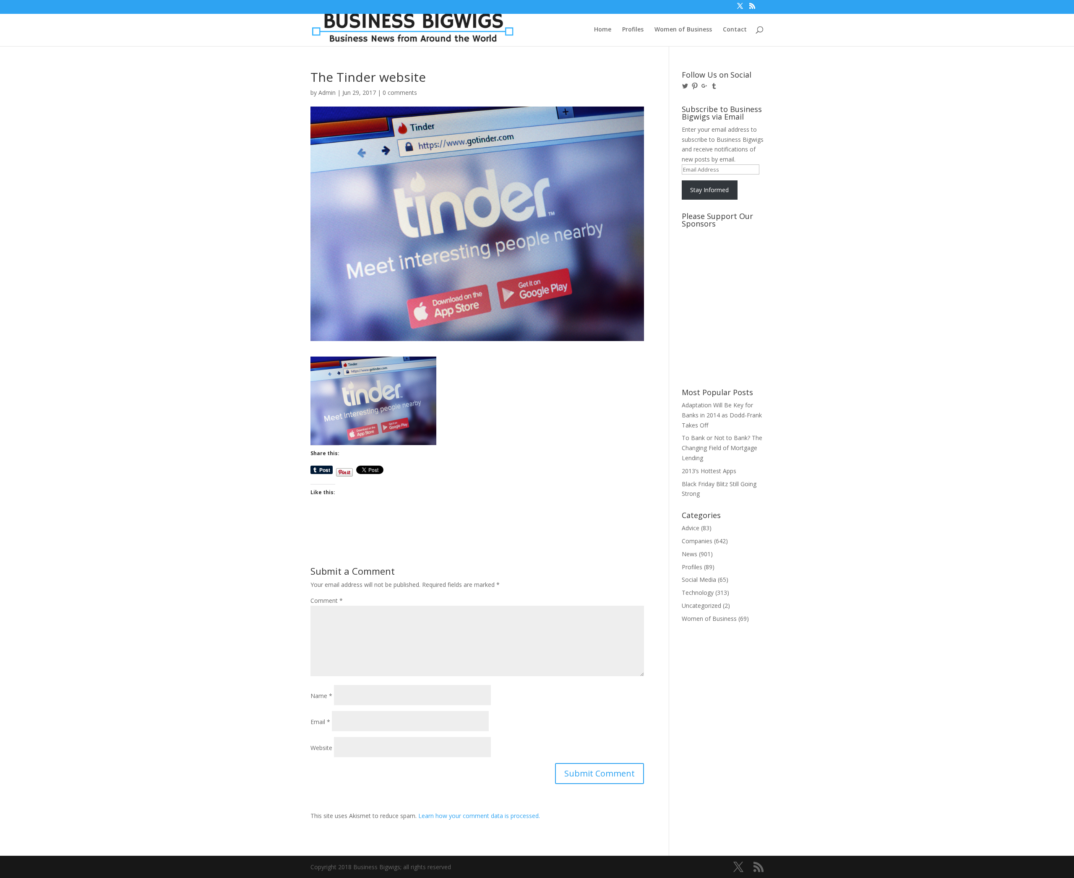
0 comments (400, 92)
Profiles (633, 29)
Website (321, 748)
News (689, 554)
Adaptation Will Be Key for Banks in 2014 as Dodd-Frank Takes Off (722, 415)
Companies (697, 541)
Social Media (699, 580)
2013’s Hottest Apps (709, 471)
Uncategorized (701, 606)
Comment (326, 600)
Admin (327, 92)
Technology (698, 593)
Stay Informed (709, 190)
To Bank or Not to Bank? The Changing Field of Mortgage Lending (722, 448)
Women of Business (683, 29)
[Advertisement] (719, 263)
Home (602, 29)
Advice (690, 528)
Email (320, 722)
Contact (735, 29)
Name (321, 696)
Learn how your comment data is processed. (479, 816)
